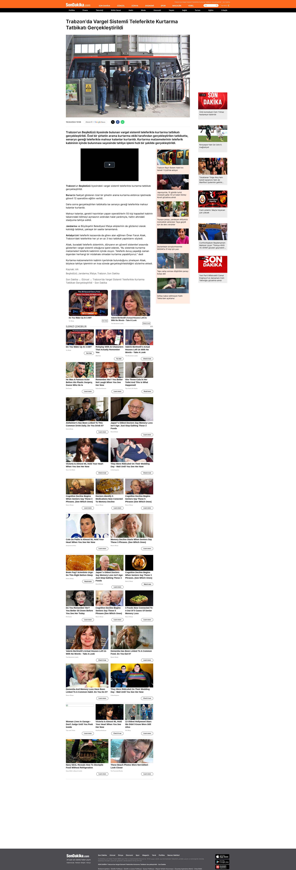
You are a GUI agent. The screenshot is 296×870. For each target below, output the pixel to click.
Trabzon (70, 186)
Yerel (154, 855)
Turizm (197, 10)
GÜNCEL (121, 6)
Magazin (145, 855)
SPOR (163, 6)
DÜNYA (135, 6)
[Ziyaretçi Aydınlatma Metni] (184, 869)
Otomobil (157, 10)
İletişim (83, 863)
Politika (72, 10)
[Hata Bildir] (198, 869)
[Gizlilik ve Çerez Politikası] (133, 869)
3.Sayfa (224, 10)
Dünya (120, 855)
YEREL (191, 6)
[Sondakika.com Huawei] (222, 867)
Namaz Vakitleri (173, 855)
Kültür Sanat (116, 10)
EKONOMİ (149, 6)
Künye (88, 863)
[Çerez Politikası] (148, 869)
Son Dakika (102, 855)
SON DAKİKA (104, 6)
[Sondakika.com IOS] (222, 856)
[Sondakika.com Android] (222, 861)
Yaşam (171, 10)
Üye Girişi (224, 5)
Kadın (131, 10)
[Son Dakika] (78, 5)
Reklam (77, 863)
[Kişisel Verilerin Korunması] (164, 869)
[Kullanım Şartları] (103, 869)
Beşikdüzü (85, 186)
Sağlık (184, 10)
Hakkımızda (70, 863)
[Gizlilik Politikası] (116, 869)
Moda (143, 10)
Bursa (69, 195)
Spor (138, 855)
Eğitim (210, 10)
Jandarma (71, 226)
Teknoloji (99, 10)
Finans (85, 10)
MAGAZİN (176, 6)
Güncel (112, 855)
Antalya (70, 235)
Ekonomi (129, 855)
